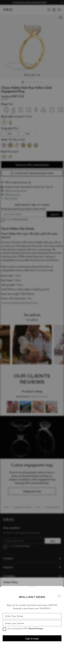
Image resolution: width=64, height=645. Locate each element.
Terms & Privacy (35, 628)
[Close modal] (32, 322)
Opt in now (32, 638)
